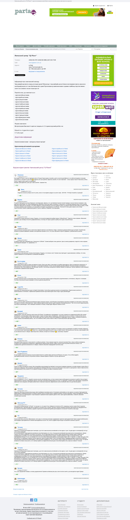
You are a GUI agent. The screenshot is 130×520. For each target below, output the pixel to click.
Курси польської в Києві (59, 153)
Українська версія (29, 504)
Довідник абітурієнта (64, 516)
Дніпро (95, 177)
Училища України (63, 510)
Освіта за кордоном (83, 508)
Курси (28, 46)
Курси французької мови (100, 211)
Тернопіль (109, 183)
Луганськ (95, 193)
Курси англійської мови (99, 207)
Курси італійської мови (99, 213)
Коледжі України (62, 508)
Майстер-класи (62, 46)
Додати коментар (18, 489)
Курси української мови (99, 217)
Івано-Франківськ (98, 185)
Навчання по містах (102, 512)
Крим (94, 189)
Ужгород (108, 185)
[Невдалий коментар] (18, 185)
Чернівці (108, 195)
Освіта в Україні (19, 49)
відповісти (85, 185)
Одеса (107, 175)
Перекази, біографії (63, 512)
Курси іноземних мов (32, 49)
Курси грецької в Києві (22, 153)
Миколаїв (95, 199)
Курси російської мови (99, 219)
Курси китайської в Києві (23, 160)
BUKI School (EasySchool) (104, 506)
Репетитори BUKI (101, 508)
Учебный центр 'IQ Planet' (34, 518)
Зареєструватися (99, 5)
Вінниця (95, 175)
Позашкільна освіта (64, 514)
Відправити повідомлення (37, 71)
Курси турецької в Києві (59, 156)
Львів (94, 197)
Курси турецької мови (99, 220)
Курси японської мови (99, 222)
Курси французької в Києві (60, 160)
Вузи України (20, 46)
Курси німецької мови (99, 209)
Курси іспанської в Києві (22, 156)
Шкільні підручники (82, 510)
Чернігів (108, 197)
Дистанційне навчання (83, 512)
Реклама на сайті (102, 518)
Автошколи (87, 46)
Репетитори (78, 46)
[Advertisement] (65, 29)
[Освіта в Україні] (26, 12)
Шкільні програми (63, 518)
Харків (107, 187)
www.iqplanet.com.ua (35, 62)
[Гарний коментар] (14, 185)
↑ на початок (84, 489)
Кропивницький (97, 191)
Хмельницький (110, 191)
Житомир (95, 181)
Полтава (108, 177)
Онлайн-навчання (49, 46)
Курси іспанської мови (99, 215)
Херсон (108, 189)
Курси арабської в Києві (22, 151)
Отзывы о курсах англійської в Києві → (23, 494)
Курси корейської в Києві (60, 148)
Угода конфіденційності (38, 507)
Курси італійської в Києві (23, 158)
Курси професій (81, 506)
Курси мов (80, 504)
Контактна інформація (103, 516)
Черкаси (108, 193)
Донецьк (95, 179)
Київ (94, 187)
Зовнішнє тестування (64, 506)
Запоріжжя (96, 183)
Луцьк (94, 195)
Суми (107, 181)
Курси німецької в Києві (59, 151)
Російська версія (40, 504)
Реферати (80, 514)
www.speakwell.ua (103, 123)
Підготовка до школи (103, 514)
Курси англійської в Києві (23, 148)
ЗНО (70, 46)
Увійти (111, 5)
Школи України (81, 516)
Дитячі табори (37, 46)
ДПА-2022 (99, 504)
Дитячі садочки (101, 510)
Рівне (107, 179)
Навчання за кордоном (100, 46)
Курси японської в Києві (59, 158)
